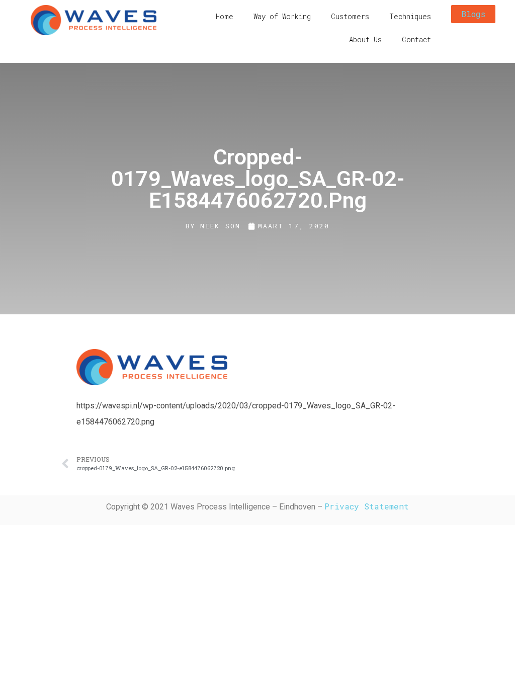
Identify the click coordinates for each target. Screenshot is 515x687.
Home (224, 16)
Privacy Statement (366, 506)
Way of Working (282, 16)
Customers (350, 16)
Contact (416, 39)
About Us (365, 39)
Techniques (410, 16)
